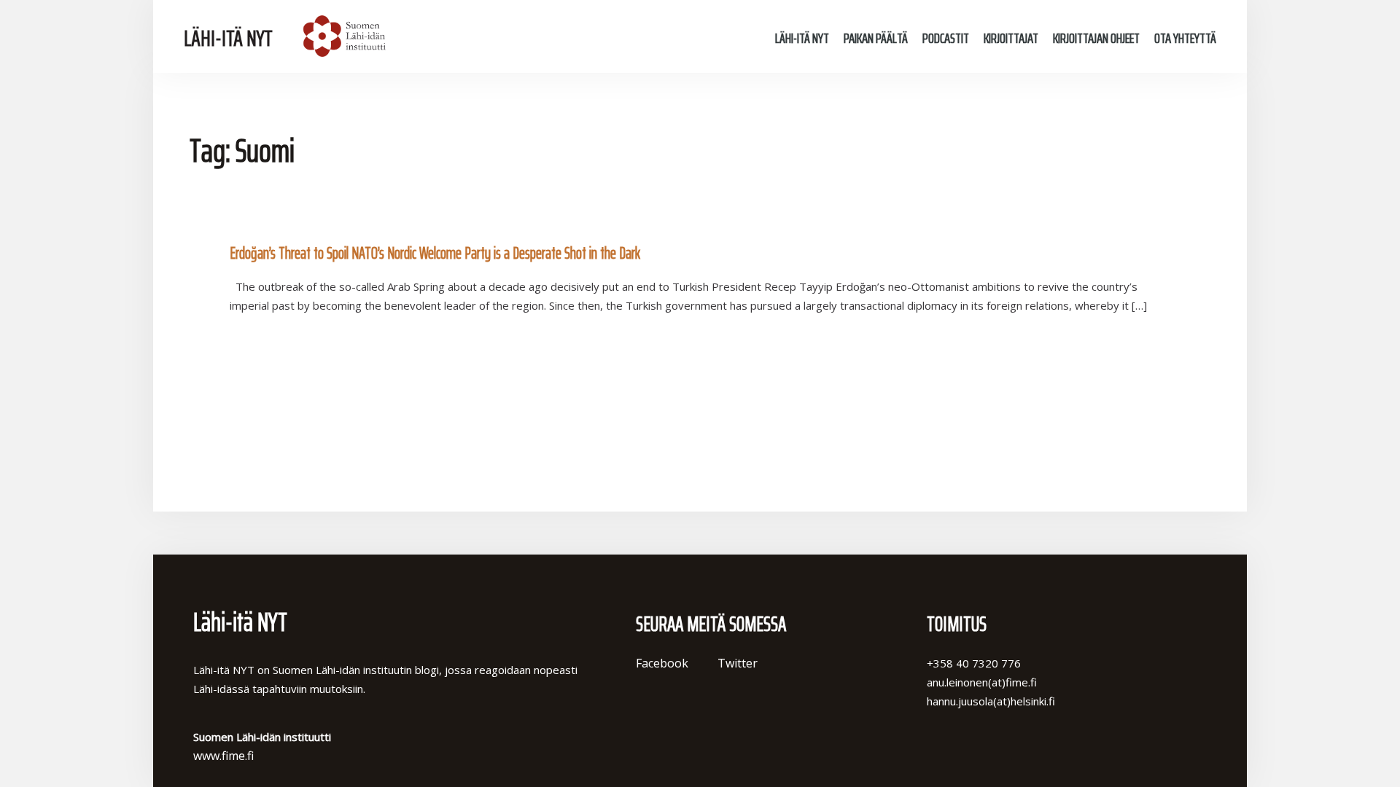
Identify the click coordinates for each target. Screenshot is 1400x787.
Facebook (662, 663)
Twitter (738, 663)
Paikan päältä (876, 38)
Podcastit (945, 38)
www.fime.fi (223, 756)
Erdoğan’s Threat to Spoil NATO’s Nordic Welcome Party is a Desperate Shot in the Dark (435, 253)
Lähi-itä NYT (228, 38)
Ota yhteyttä (1185, 38)
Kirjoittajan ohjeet (1096, 38)
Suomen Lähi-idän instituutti (342, 36)
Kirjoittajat (1011, 38)
